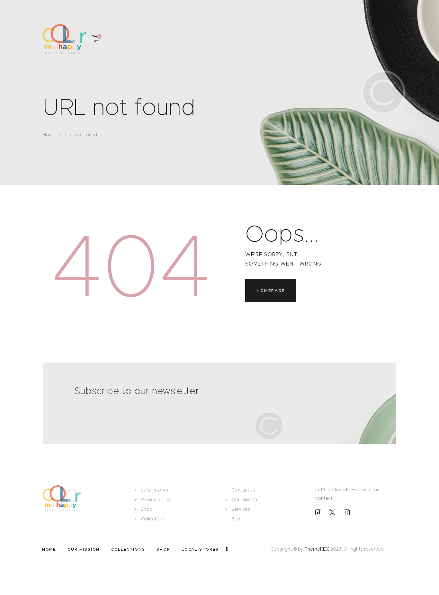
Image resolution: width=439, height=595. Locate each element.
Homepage (271, 290)
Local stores (154, 490)
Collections (153, 519)
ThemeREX (317, 549)
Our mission (244, 499)
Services (240, 509)
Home (49, 135)
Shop (146, 509)
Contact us (243, 490)
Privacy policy (156, 499)
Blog (236, 519)
